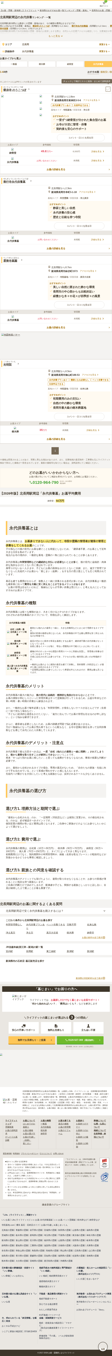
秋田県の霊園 (64, 1230)
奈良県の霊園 (8, 1251)
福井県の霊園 (50, 1240)
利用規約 (16, 1154)
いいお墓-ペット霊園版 (64, 1220)
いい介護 (80, 1279)
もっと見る (54, 36)
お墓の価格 (28, 1130)
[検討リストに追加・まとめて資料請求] (108, 89)
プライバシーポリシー (29, 1154)
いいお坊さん (18, 1276)
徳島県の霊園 (8, 1256)
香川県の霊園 (22, 1256)
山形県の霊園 (78, 1230)
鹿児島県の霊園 (51, 1261)
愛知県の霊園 (22, 1245)
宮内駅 (9, 951)
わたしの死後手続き (48, 1309)
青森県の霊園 (22, 1230)
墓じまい (27, 1143)
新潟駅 (90, 951)
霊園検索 (9, 1127)
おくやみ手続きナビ (11, 1326)
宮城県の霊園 (50, 1230)
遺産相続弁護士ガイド (49, 1281)
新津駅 (70, 951)
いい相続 (43, 1276)
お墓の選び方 (29, 1133)
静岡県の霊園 (8, 1245)
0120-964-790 (46, 482)
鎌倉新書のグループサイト (56, 1204)
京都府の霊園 (64, 1245)
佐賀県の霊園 (78, 1256)
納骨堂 (70, 64)
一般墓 (14, 64)
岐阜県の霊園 (92, 1240)
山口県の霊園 (95, 1251)
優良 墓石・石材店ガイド (27, 1225)
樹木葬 (42, 64)
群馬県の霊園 (36, 1235)
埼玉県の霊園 (50, 1235)
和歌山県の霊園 (23, 1251)
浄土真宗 (10, 932)
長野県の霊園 (78, 1240)
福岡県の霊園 (64, 1256)
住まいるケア (92, 1279)
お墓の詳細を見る (56, 169)
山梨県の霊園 (64, 1240)
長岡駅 (29, 951)
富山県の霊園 (22, 1240)
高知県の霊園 (50, 1256)
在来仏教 (91, 924)
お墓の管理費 (64, 1127)
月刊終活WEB (30, 1331)
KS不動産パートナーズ (49, 1315)
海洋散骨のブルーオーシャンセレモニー (93, 1303)
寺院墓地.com (8, 1225)
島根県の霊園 (52, 1251)
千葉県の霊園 (64, 1235)
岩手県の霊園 (36, 1230)
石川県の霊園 (36, 1240)
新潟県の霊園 (8, 1240)
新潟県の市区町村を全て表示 (89, 978)
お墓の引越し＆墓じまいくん (54, 1225)
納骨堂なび (94, 1220)
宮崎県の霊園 (36, 1261)
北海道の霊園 (8, 1230)
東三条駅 (51, 951)
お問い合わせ (58, 1154)
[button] (81, 137)
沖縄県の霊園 (66, 1261)
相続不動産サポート (48, 1299)
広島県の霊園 (80, 1251)
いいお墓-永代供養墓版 (41, 1220)
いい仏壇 (6, 1302)
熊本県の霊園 (8, 1261)
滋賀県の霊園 (50, 1245)
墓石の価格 (63, 1124)
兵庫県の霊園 (92, 1245)
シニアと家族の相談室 (12, 1331)
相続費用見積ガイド (58, 1276)
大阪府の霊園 (78, 1245)
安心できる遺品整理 (48, 1304)
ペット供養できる (55, 924)
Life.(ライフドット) (20, 1220)
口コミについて (46, 1154)
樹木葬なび (82, 1220)
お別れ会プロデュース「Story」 (91, 1309)
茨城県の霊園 (8, 1235)
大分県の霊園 (22, 1261)
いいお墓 (6, 1220)
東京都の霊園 (78, 1235)
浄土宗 (29, 932)
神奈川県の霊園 (93, 1235)
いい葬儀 (6, 1276)
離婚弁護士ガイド (47, 1286)
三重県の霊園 (36, 1245)
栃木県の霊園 (22, 1235)
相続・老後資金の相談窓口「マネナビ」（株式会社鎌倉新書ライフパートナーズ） (56, 1326)
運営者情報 (7, 1154)
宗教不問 (71, 924)
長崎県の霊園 (92, 1256)
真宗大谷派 (52, 932)
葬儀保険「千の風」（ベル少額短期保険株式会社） (56, 1337)
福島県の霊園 (92, 1230)
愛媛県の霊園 (36, 1256)
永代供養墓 (98, 64)
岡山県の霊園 (66, 1251)
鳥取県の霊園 (38, 1251)
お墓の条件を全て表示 (92, 937)
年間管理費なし (14, 924)
